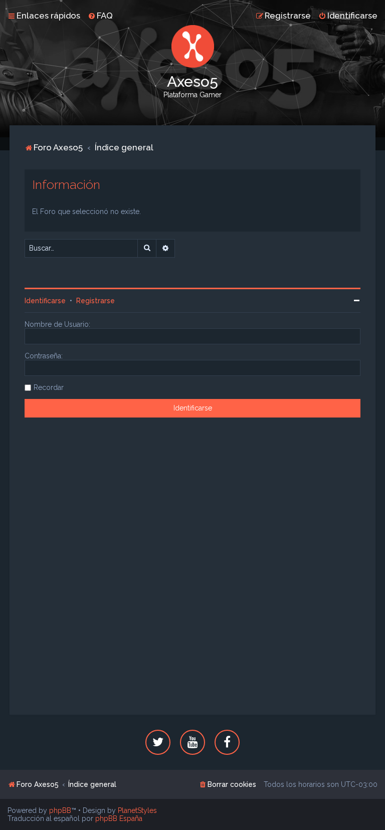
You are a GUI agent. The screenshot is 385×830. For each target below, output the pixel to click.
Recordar (49, 387)
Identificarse (45, 301)
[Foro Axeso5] (192, 46)
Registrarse (95, 301)
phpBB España (118, 818)
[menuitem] (100, 16)
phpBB (60, 810)
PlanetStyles (137, 810)
